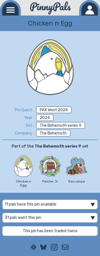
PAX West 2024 (54, 110)
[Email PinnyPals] (65, 247)
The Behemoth (53, 133)
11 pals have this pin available (30, 204)
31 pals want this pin (23, 217)
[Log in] (89, 9)
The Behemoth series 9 (60, 125)
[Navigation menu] (10, 9)
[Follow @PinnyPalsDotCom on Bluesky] (43, 247)
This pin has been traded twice (50, 231)
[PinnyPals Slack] (33, 247)
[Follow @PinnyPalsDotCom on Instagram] (54, 247)
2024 (45, 117)
